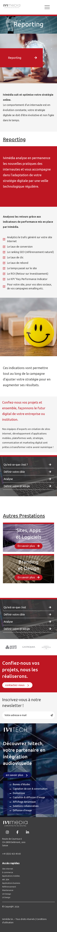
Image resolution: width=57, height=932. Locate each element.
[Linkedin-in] (27, 832)
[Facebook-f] (17, 832)
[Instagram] (7, 832)
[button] (23, 57)
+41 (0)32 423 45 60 (11, 853)
